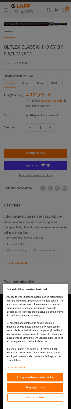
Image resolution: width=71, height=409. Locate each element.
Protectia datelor (16, 367)
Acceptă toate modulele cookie (35, 377)
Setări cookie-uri (35, 397)
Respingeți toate (35, 387)
